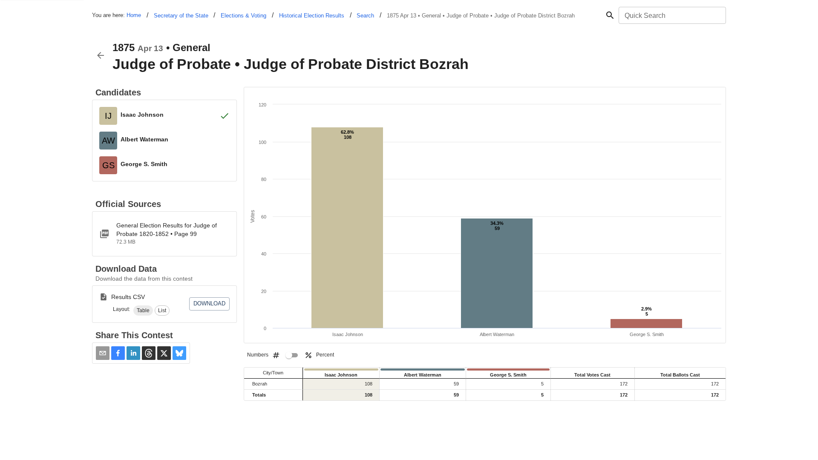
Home (134, 15)
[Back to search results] (100, 55)
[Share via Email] (102, 353)
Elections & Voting (243, 15)
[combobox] (671, 15)
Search (365, 15)
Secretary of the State (181, 15)
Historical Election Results (311, 15)
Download (209, 303)
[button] (143, 310)
